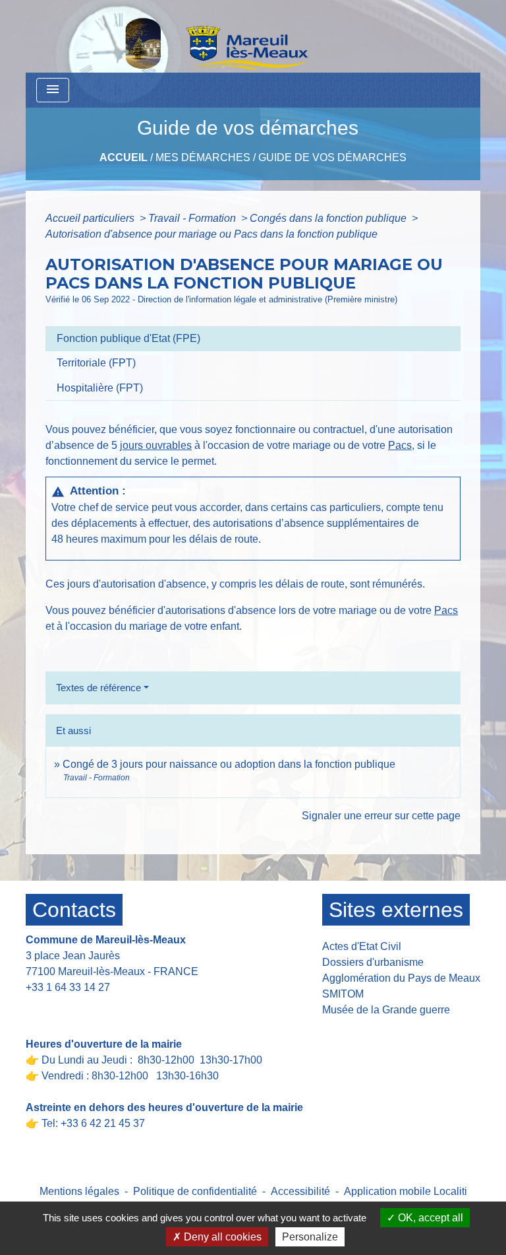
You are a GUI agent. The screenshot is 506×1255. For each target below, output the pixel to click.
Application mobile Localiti (405, 1191)
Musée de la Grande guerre (386, 1009)
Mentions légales (79, 1191)
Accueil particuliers (91, 218)
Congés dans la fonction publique (329, 218)
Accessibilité (300, 1191)
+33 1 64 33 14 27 (68, 987)
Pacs (400, 445)
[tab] (253, 338)
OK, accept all (429, 1217)
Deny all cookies (221, 1236)
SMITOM (343, 994)
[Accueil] (182, 36)
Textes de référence (98, 687)
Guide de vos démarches (332, 157)
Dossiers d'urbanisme (373, 962)
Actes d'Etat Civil (361, 946)
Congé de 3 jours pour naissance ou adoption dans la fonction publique (229, 764)
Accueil (123, 157)
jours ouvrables (156, 445)
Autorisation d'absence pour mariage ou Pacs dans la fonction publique (211, 234)
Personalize (310, 1236)
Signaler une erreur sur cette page (381, 815)
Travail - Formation (193, 218)
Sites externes (396, 910)
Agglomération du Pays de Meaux (401, 978)
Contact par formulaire (86, 1007)
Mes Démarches (202, 157)
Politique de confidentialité (195, 1191)
